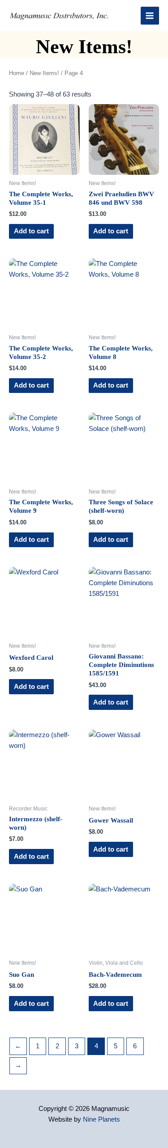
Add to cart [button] (31, 231)
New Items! (44, 73)
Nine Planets (101, 1119)
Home (16, 73)
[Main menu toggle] (150, 16)
